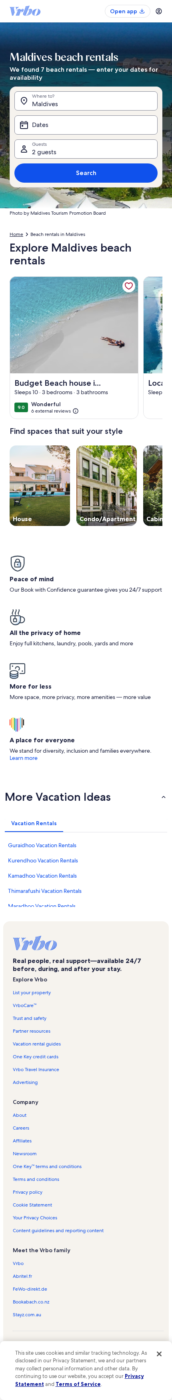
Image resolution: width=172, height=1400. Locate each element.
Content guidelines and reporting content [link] (58, 1230)
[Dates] (86, 125)
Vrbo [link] (18, 1263)
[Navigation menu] (158, 11)
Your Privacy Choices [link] (35, 1218)
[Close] (159, 1354)
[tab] (34, 823)
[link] (128, 286)
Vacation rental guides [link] (37, 1044)
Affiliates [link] (22, 1141)
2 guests (44, 152)
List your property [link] (32, 992)
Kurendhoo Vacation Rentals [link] (43, 860)
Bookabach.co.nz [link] (31, 1302)
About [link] (19, 1115)
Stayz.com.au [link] (27, 1314)
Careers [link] (21, 1128)
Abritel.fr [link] (22, 1276)
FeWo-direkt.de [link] (30, 1289)
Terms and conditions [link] (36, 1179)
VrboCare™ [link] (24, 1005)
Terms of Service (78, 1384)
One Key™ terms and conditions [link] (47, 1166)
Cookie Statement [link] (32, 1205)
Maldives (45, 104)
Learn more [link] (24, 757)
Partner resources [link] (31, 1031)
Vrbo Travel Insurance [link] (36, 1069)
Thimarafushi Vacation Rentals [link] (45, 890)
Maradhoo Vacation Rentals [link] (42, 906)
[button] (86, 797)
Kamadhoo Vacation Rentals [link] (42, 875)
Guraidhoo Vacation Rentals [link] (42, 845)
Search (86, 173)
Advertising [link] (25, 1082)
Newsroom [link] (25, 1153)
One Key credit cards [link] (35, 1057)
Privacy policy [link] (27, 1192)
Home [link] (16, 234)
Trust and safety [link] (29, 1018)
